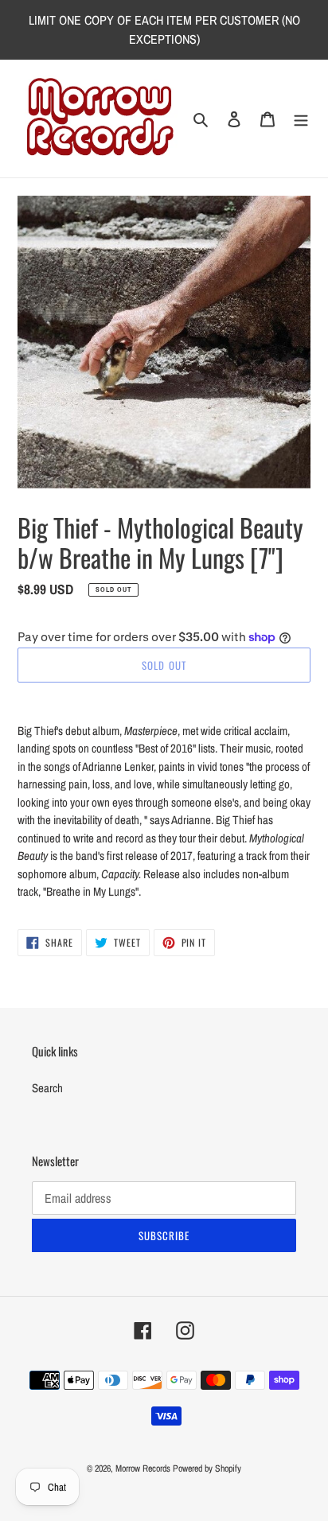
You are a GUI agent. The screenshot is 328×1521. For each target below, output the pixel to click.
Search (47, 1087)
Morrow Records (142, 1468)
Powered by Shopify (207, 1468)
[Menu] (301, 119)
